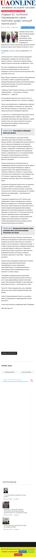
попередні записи (9, 372)
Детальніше (23, 551)
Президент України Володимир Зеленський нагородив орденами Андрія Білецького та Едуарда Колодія (15, 511)
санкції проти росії (9, 353)
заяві (9, 114)
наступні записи (26, 372)
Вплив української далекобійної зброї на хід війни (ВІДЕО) (15, 526)
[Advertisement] (18, 333)
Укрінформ (12, 51)
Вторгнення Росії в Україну (9, 11)
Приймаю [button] (30, 551)
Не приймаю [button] (18, 554)
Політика (21, 11)
